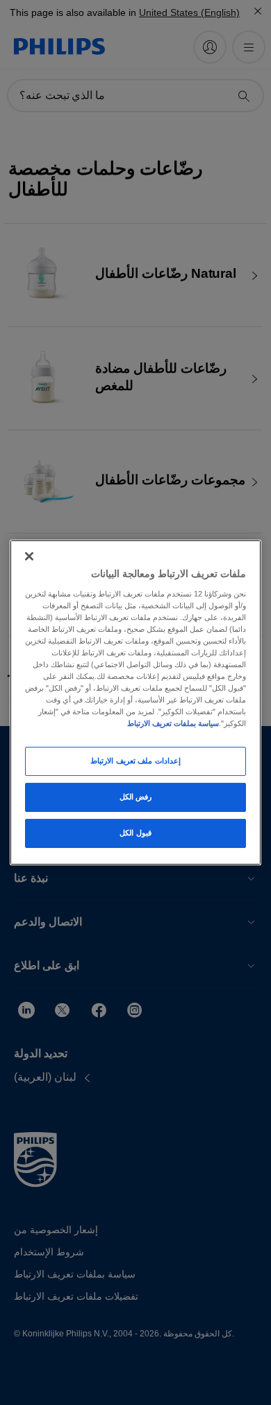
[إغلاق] (29, 556)
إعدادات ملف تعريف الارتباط (135, 761)
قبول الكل (135, 833)
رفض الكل (136, 797)
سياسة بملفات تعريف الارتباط (173, 723)
